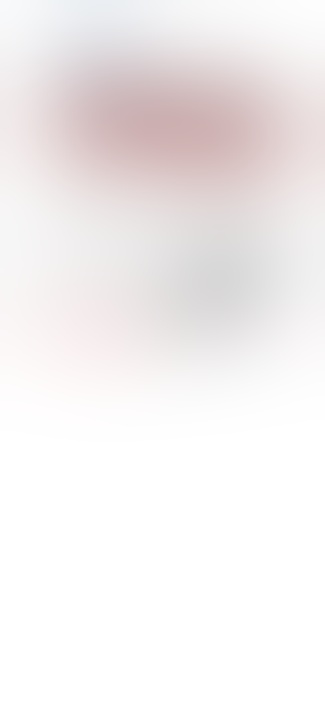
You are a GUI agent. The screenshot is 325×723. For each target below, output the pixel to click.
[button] (65, 60)
